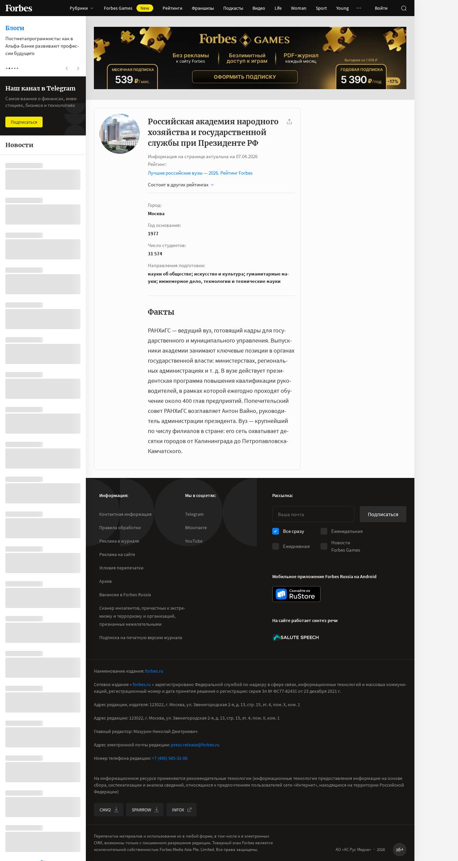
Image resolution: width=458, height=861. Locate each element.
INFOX (178, 810)
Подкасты (233, 8)
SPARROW (141, 810)
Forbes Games (126, 8)
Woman (298, 8)
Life (278, 8)
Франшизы (203, 8)
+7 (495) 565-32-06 (169, 758)
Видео (258, 8)
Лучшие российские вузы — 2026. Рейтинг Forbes (200, 173)
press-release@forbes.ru (195, 745)
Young (342, 8)
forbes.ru (154, 671)
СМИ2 (105, 810)
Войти (381, 8)
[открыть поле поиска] (403, 8)
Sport (321, 8)
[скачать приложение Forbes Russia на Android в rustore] (296, 594)
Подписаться (383, 514)
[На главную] (18, 8)
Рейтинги (172, 8)
